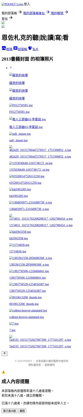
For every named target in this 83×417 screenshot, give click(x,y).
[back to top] (5, 353)
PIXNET (27, 361)
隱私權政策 (34, 364)
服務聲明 (50, 364)
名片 (35, 49)
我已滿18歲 (9, 410)
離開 (22, 410)
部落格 (23, 49)
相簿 (9, 49)
